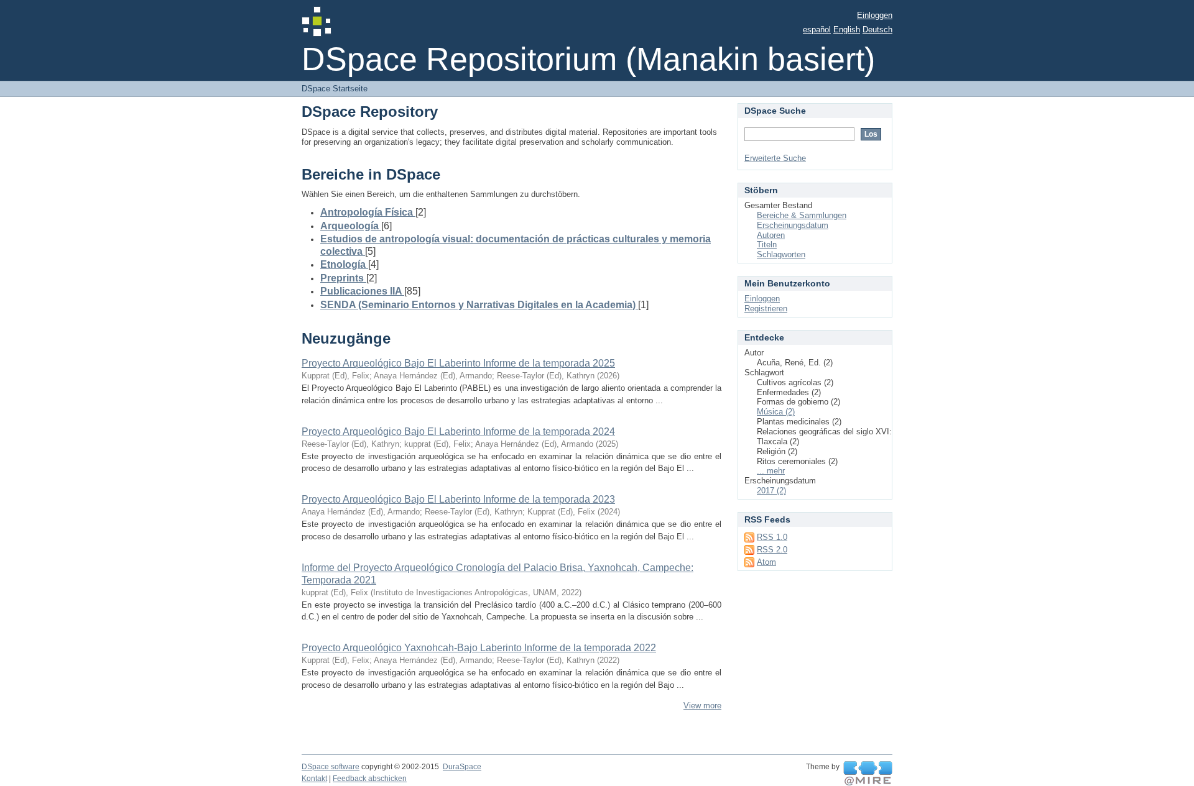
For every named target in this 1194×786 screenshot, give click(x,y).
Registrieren (765, 308)
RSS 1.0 (772, 537)
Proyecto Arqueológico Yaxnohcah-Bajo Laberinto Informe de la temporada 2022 (479, 647)
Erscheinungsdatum (792, 225)
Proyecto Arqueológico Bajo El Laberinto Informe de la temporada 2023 (458, 499)
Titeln (767, 244)
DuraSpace (462, 766)
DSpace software (330, 766)
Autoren (771, 235)
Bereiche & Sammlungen (801, 215)
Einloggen (874, 15)
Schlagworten (781, 254)
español (817, 29)
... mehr (771, 470)
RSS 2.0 (772, 549)
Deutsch (877, 29)
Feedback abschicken (370, 778)
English (846, 29)
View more (702, 705)
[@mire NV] (867, 773)
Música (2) (776, 411)
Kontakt (314, 778)
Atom (766, 562)
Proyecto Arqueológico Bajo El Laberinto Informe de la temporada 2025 (458, 363)
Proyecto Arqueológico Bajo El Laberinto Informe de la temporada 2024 (458, 431)
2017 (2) (771, 490)
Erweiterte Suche (775, 158)
